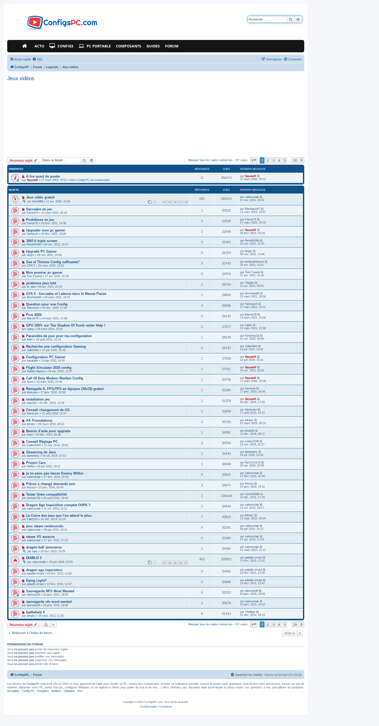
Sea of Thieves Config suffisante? (53, 262)
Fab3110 (32, 519)
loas (34, 551)
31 (186, 563)
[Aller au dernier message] (258, 176)
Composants (128, 46)
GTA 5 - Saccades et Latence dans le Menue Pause (66, 294)
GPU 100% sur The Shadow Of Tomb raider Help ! (65, 325)
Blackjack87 (252, 208)
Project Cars (36, 463)
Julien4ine (33, 350)
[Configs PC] (55, 24)
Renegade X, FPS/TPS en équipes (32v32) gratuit (65, 389)
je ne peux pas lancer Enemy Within (55, 473)
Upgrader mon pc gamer (45, 230)
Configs (65, 46)
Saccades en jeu (39, 209)
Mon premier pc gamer (44, 272)
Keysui (31, 487)
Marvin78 (32, 318)
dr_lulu (31, 286)
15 (169, 202)
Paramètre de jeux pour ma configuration (59, 336)
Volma (30, 466)
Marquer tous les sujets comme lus (210, 160)
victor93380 (252, 494)
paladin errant (253, 557)
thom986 (37, 201)
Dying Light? (36, 580)
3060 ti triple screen (41, 241)
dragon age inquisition (44, 570)
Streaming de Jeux (41, 452)
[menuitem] (37, 59)
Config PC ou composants (93, 179)
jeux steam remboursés (44, 526)
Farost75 (32, 212)
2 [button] (268, 160)
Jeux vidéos (20, 78)
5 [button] (285, 160)
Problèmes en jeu (40, 220)
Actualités (13, 690)
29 (175, 563)
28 (169, 563)
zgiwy (30, 328)
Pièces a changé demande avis (50, 484)
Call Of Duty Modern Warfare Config (54, 378)
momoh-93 (33, 497)
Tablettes (69, 690)
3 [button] (273, 160)
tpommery (33, 455)
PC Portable (99, 46)
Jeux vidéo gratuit (40, 197)
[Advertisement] (155, 118)
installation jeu (38, 399)
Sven (30, 381)
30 (180, 563)
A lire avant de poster (43, 176)
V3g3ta (249, 282)
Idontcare (33, 413)
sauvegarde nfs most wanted (49, 602)
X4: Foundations (39, 420)
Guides (153, 46)
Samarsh (32, 233)
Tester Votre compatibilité (46, 494)
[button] (254, 160)
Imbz (30, 434)
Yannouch (33, 307)
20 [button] (295, 160)
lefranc (31, 423)
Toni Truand (34, 276)
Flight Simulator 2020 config (48, 368)
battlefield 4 (35, 612)
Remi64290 (34, 244)
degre (30, 254)
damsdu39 (33, 594)
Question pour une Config (47, 304)
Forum (171, 46)
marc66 (31, 402)
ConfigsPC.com (36, 683)
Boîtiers (56, 690)
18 (186, 202)
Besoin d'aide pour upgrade (48, 431)
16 (175, 202)
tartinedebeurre (254, 261)
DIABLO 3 (34, 558)
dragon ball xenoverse (44, 547)
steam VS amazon (40, 537)
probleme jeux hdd (41, 283)
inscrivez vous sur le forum (206, 687)
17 (180, 202)
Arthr (30, 339)
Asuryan (32, 392)
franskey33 (252, 335)
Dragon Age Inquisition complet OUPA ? (58, 505)
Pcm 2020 (34, 315)
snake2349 (34, 445)
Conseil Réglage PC (42, 442)
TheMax (250, 611)
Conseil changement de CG (48, 410)
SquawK (32, 179)
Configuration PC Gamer (45, 357)
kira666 (249, 430)
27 (164, 563)
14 (164, 202)
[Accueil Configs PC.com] (26, 46)
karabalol (32, 360)
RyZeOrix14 (252, 462)
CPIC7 (31, 265)
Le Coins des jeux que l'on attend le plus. (59, 516)
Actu (39, 46)
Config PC (28, 690)
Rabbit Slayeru (36, 371)
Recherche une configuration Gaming (56, 346)
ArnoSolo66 (34, 297)
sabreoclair (252, 196)
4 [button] (279, 160)
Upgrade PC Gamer (41, 251)
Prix (80, 690)
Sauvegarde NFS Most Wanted (50, 591)
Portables (43, 690)
